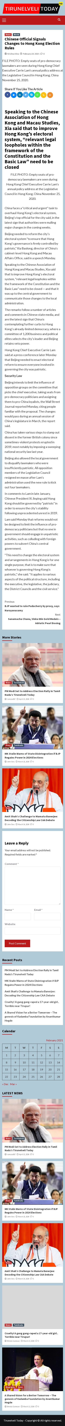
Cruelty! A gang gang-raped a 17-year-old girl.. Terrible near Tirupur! (32, 1003)
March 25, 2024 (23, 761)
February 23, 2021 (31, 54)
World (16, 34)
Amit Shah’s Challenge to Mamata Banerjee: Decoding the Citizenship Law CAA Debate (30, 993)
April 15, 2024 (24, 699)
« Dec (5, 1084)
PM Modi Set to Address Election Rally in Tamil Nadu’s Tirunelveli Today (31, 972)
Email (38, 909)
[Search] (59, 20)
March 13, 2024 (28, 1341)
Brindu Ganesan (13, 1341)
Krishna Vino (13, 54)
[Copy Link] (43, 95)
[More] (50, 95)
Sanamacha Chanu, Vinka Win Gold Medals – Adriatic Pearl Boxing (34, 619)
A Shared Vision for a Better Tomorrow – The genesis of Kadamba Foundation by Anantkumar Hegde (32, 1016)
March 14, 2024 (23, 824)
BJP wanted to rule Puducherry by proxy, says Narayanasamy (32, 606)
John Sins (10, 761)
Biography (10, 1387)
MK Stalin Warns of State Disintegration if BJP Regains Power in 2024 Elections (32, 982)
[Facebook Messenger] (14, 95)
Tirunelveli (19, 682)
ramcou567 (11, 699)
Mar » (13, 1084)
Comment (12, 863)
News (8, 34)
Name (9, 909)
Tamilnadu (18, 745)
